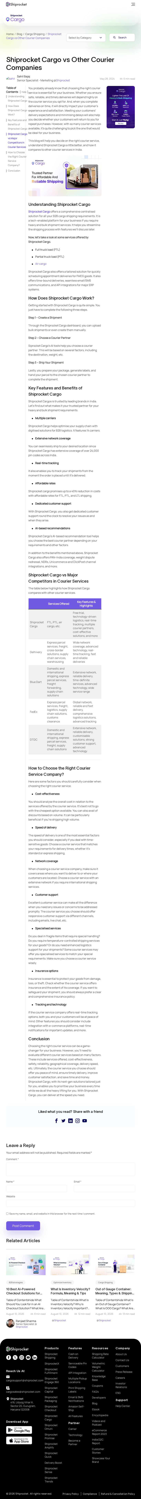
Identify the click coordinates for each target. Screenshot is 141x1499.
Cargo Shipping (105, 1282)
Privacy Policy (71, 1493)
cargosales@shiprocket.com (23, 1391)
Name (10, 1181)
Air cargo (40, 264)
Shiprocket (63, 80)
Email (77, 1181)
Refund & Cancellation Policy (118, 1493)
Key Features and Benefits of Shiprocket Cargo (17, 124)
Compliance (90, 1493)
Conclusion (14, 170)
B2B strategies (16, 1282)
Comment (12, 1159)
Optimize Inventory (62, 1282)
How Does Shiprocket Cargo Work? (17, 110)
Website (10, 1196)
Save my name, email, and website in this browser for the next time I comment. (52, 1213)
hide (24, 91)
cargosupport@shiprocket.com (24, 1380)
